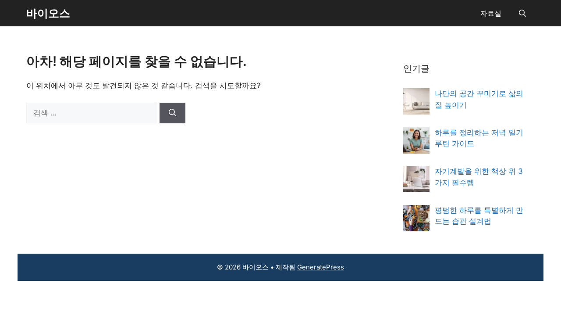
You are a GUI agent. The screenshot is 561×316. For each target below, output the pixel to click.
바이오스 (48, 13)
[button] (522, 13)
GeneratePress (320, 267)
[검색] (172, 113)
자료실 (490, 13)
